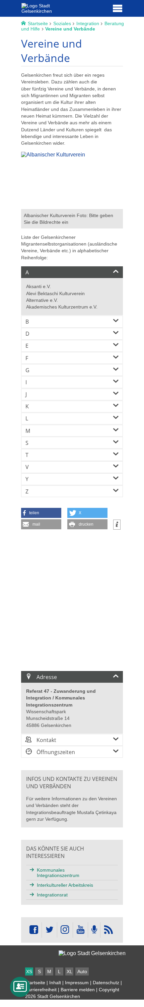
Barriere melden (78, 989)
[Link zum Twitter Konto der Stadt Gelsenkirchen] (49, 930)
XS (29, 971)
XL (69, 971)
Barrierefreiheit (41, 989)
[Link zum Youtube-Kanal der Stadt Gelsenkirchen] (80, 930)
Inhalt (55, 982)
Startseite (35, 982)
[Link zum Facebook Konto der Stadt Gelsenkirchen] (34, 930)
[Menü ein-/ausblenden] (118, 8)
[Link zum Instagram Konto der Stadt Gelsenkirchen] (65, 930)
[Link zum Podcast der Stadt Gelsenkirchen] (94, 930)
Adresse (46, 677)
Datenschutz (106, 982)
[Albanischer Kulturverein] (72, 206)
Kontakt (45, 740)
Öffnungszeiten (55, 752)
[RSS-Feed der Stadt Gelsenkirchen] (108, 930)
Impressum (77, 982)
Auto (82, 971)
